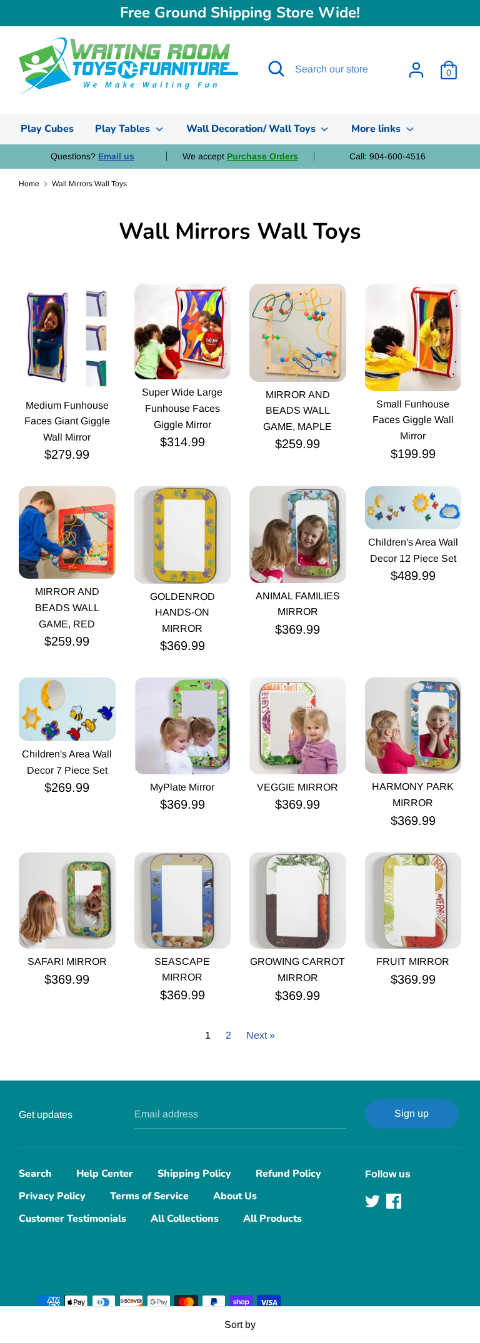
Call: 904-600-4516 (387, 156)
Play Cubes (47, 129)
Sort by (240, 1324)
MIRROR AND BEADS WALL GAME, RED (67, 607)
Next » (260, 1035)
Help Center (104, 1174)
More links (377, 129)
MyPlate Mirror (182, 787)
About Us (235, 1196)
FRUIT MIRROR (412, 961)
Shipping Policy (194, 1174)
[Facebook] (395, 1201)
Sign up (411, 1113)
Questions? (92, 156)
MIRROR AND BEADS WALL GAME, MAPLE (297, 410)
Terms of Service (149, 1196)
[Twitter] (373, 1201)
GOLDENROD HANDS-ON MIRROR (182, 612)
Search (35, 1174)
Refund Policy (288, 1174)
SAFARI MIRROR (67, 961)
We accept (240, 156)
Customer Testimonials (72, 1219)
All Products (272, 1219)
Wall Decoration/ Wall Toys (252, 129)
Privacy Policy (52, 1196)
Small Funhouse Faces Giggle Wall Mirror (413, 420)
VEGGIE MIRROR (297, 787)
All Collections (185, 1219)
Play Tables (123, 129)
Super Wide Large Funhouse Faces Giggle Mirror (182, 408)
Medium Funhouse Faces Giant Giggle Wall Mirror (67, 421)
